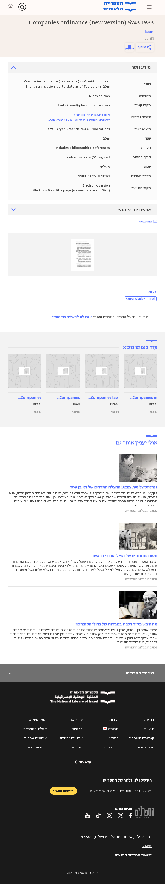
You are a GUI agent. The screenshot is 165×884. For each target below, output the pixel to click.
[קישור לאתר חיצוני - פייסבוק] (130, 815)
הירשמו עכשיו (63, 791)
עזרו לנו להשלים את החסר (72, 317)
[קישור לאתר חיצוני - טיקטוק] (98, 815)
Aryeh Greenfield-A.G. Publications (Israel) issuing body (79, 120)
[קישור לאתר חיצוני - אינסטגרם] (109, 815)
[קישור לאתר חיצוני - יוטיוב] (87, 815)
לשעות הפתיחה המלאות (133, 855)
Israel (149, 31)
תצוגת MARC (145, 221)
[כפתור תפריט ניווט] (149, 6)
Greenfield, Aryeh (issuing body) (92, 114)
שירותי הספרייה (140, 673)
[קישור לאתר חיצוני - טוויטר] (121, 815)
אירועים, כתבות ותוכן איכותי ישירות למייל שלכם (121, 791)
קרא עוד (85, 762)
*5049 (147, 846)
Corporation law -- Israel (140, 299)
